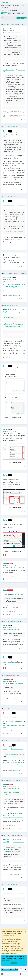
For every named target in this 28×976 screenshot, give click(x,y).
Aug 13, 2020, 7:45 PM (11, 890)
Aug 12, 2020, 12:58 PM (11, 368)
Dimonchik (7, 255)
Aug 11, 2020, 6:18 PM (11, 279)
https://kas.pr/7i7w (16, 295)
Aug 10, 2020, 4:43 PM (11, 132)
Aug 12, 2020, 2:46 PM (11, 627)
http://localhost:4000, (10, 662)
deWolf (4, 24)
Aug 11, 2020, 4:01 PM (18, 255)
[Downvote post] (24, 120)
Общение (4, 13)
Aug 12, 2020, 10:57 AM (19, 309)
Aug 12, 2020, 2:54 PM (11, 681)
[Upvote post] (19, 120)
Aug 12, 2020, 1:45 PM (11, 592)
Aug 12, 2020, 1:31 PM (11, 565)
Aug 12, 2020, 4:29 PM (11, 715)
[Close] (25, 932)
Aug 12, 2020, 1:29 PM (11, 522)
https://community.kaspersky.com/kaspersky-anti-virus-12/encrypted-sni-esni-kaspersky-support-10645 (14, 286)
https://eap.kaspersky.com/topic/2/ (12, 762)
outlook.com (7, 851)
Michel (6, 131)
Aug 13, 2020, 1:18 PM (11, 786)
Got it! (14, 963)
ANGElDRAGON (7, 277)
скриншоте (14, 717)
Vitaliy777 (5, 835)
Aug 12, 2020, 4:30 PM (11, 746)
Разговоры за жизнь (17, 33)
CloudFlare (16, 347)
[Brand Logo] (5, 2)
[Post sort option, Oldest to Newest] (3, 18)
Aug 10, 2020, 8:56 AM (11, 30)
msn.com (14, 851)
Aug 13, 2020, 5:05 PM (17, 839)
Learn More (5, 960)
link (11, 281)
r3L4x (5, 563)
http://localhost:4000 (11, 755)
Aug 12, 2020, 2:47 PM (11, 658)
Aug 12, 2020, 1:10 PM (11, 431)
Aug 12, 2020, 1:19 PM (11, 477)
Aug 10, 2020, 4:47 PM (11, 202)
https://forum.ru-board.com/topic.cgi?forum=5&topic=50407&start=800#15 (13, 815)
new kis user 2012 (8, 28)
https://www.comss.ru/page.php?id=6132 (14, 567)
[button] (2, 974)
